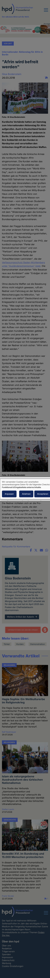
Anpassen (9, 494)
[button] (46, 11)
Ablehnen (26, 494)
